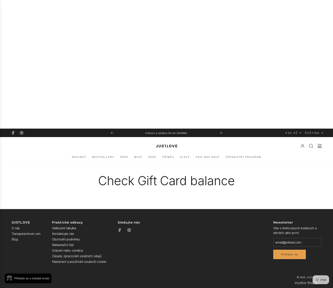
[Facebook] (13, 133)
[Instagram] (21, 133)
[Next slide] (221, 133)
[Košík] (319, 146)
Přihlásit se (289, 254)
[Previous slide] (112, 133)
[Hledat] (311, 146)
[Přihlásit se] (302, 146)
